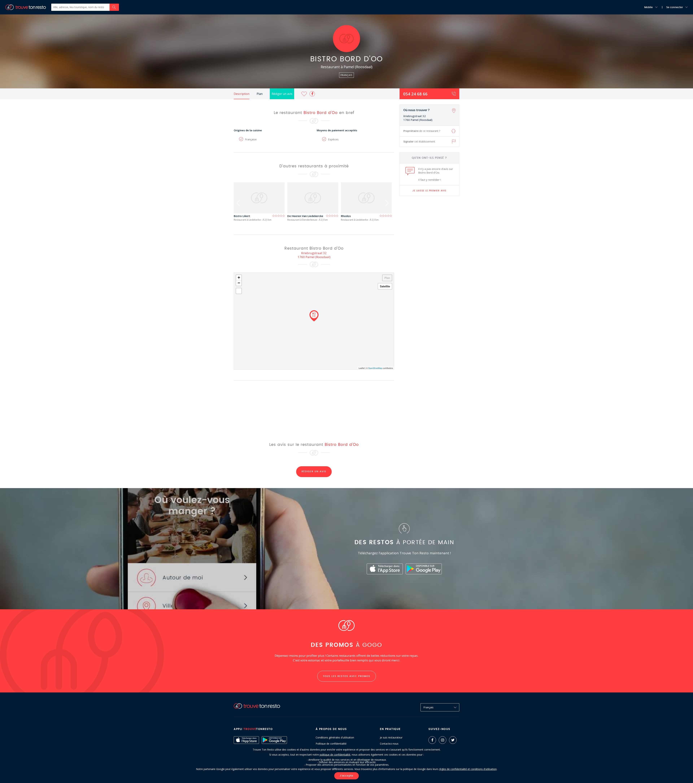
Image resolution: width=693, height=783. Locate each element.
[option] (260, 201)
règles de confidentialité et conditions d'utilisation (468, 769)
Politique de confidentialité (331, 743)
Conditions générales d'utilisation (335, 737)
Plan (260, 93)
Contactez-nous (389, 743)
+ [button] (239, 277)
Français (428, 707)
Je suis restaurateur (391, 737)
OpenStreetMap (375, 368)
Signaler (419, 141)
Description (241, 93)
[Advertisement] (429, 255)
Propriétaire (421, 131)
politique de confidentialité (335, 754)
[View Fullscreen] (238, 291)
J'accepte (346, 776)
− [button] (239, 283)
